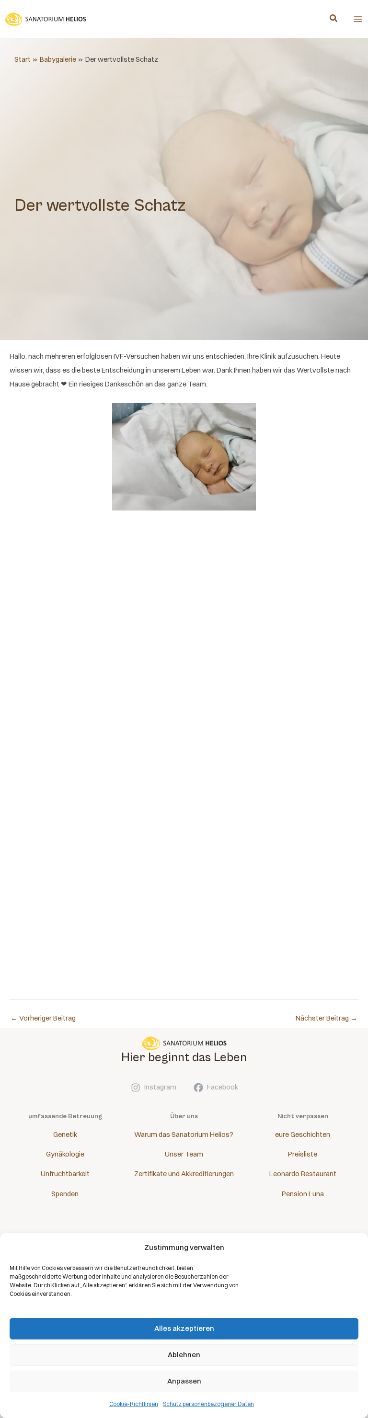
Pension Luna (303, 1194)
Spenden (65, 1194)
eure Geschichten (302, 1134)
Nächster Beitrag (326, 1018)
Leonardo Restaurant (302, 1173)
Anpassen (184, 1380)
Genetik (65, 1134)
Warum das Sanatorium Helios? (183, 1134)
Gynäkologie (65, 1154)
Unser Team (184, 1154)
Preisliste (302, 1154)
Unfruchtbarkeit (65, 1173)
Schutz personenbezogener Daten (208, 1403)
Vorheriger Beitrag (43, 1018)
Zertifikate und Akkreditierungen (184, 1173)
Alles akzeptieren (184, 1328)
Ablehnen (184, 1354)
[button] (334, 19)
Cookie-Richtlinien (133, 1403)
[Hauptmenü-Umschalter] (358, 19)
